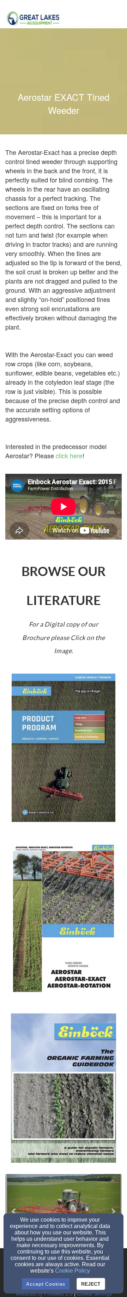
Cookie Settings (94, 1293)
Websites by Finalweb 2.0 (44, 1293)
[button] (14, 1211)
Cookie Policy (72, 1271)
